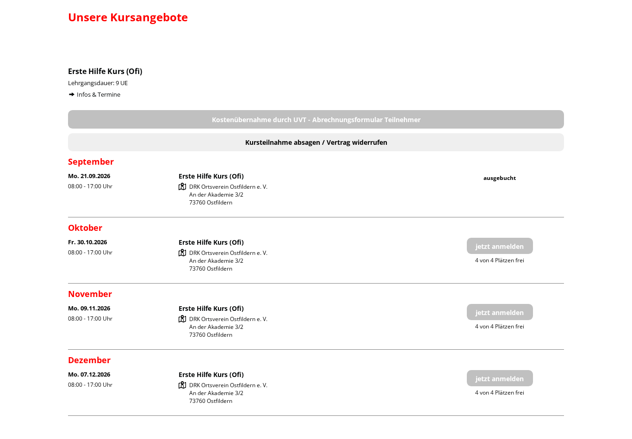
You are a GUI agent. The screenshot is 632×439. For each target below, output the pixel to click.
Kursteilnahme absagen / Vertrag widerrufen (316, 142)
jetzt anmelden (500, 246)
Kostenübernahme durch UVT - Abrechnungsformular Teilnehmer (316, 119)
